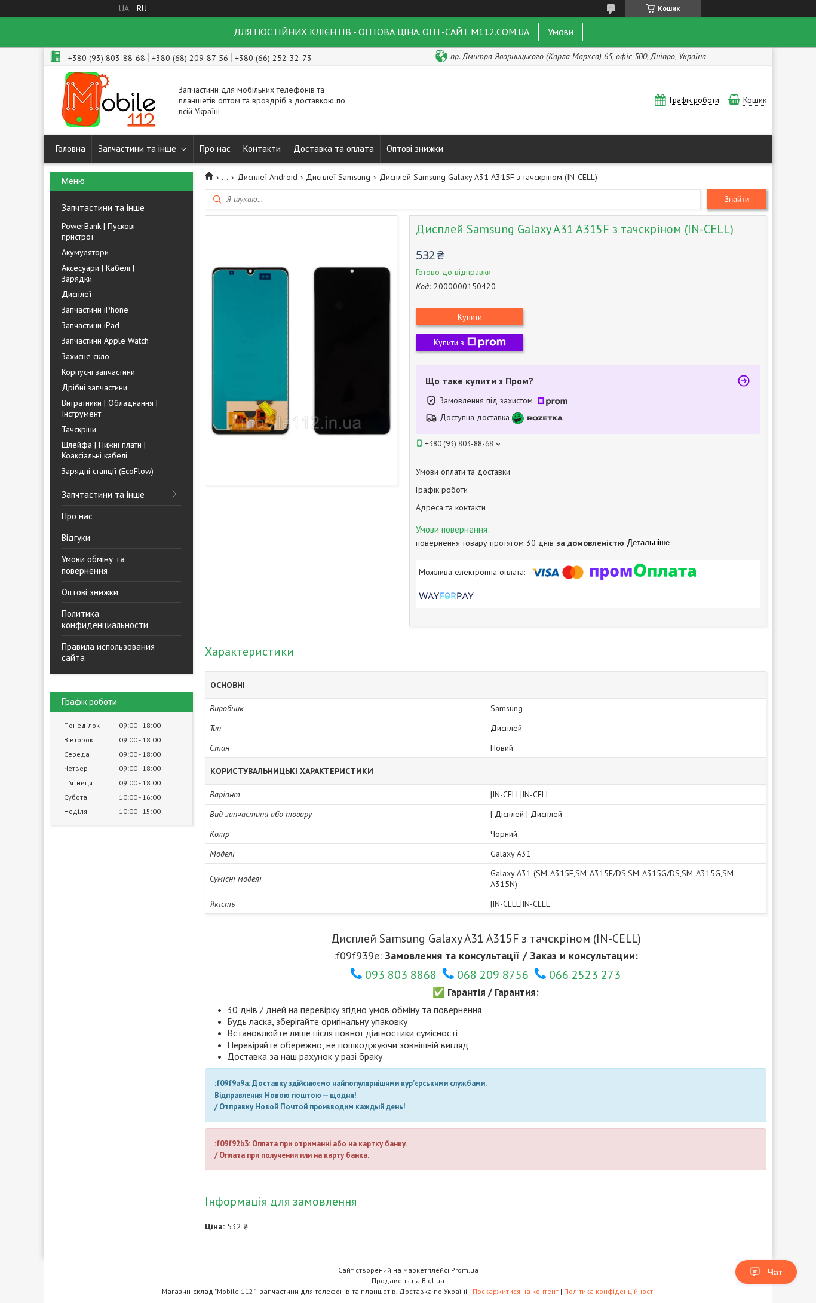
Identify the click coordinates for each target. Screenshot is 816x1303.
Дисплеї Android (267, 177)
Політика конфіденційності (609, 1291)
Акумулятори (85, 252)
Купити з (449, 342)
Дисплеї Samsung (338, 177)
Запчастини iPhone (95, 309)
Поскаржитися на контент (516, 1291)
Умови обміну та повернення (93, 564)
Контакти (262, 148)
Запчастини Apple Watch (105, 340)
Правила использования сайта (108, 652)
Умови (560, 32)
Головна (70, 148)
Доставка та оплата (333, 148)
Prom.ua (464, 1269)
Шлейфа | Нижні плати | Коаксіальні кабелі (104, 450)
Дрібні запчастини (94, 387)
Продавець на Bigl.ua (408, 1280)
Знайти (736, 199)
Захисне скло (85, 356)
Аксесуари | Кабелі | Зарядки (98, 273)
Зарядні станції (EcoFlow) (108, 471)
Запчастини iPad (90, 325)
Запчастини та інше (137, 148)
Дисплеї (76, 294)
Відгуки (76, 537)
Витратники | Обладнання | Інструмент (110, 408)
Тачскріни (79, 429)
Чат (775, 1272)
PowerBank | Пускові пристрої (98, 231)
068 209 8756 (493, 975)
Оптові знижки (414, 148)
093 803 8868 (401, 975)
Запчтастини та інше (103, 207)
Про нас (215, 148)
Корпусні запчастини (98, 371)
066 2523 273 (585, 975)
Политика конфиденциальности (105, 619)
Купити (470, 316)
